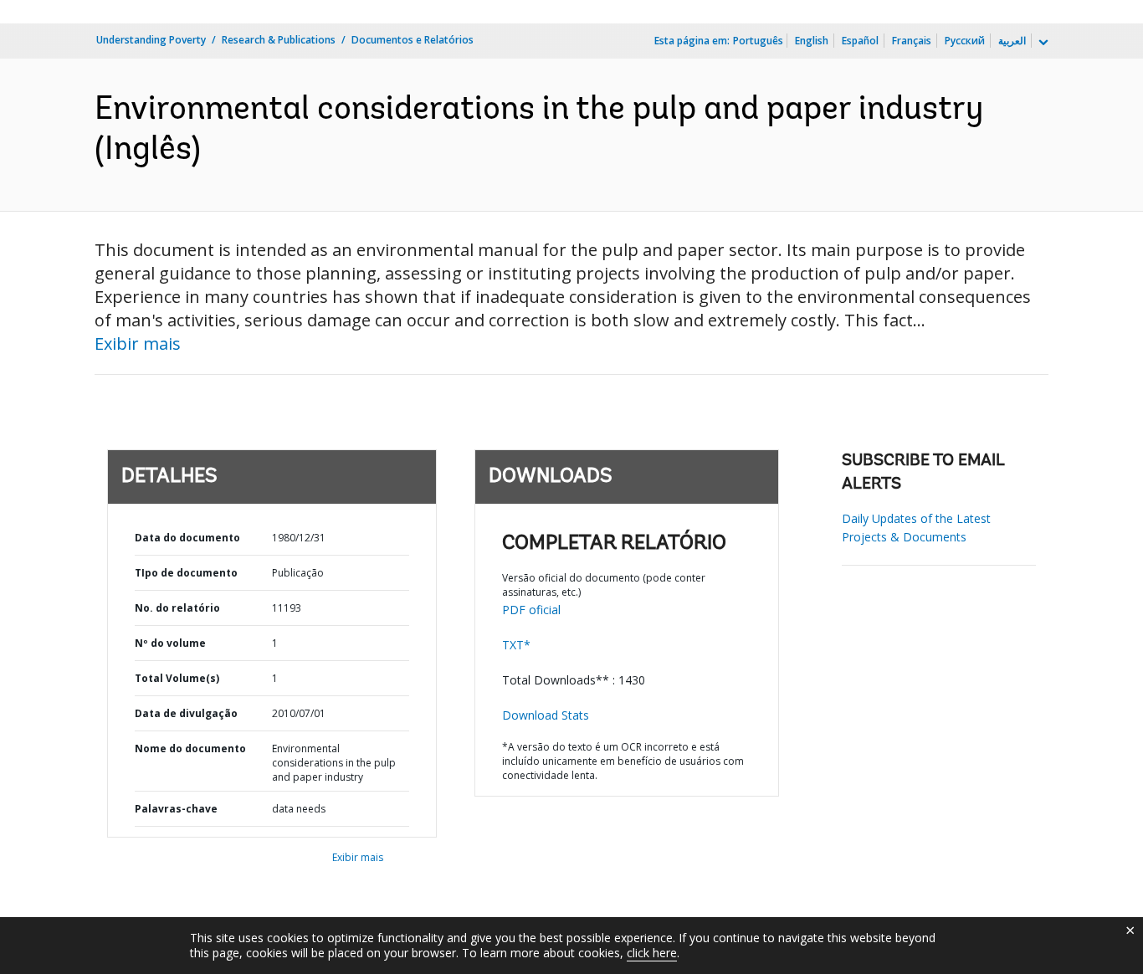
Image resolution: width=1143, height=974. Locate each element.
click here (652, 953)
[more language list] (1041, 42)
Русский (965, 40)
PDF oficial (531, 610)
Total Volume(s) (177, 678)
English (811, 40)
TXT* (516, 645)
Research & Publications (279, 40)
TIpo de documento (186, 573)
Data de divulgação (186, 713)
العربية (1012, 40)
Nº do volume (170, 643)
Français (911, 40)
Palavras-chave (176, 809)
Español (860, 40)
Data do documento (187, 538)
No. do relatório (177, 608)
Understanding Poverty (151, 40)
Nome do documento (190, 748)
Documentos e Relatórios (412, 40)
